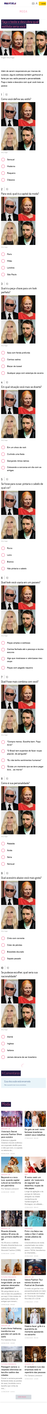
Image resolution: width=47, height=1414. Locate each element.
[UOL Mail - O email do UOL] (33, 3)
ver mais (22, 1397)
